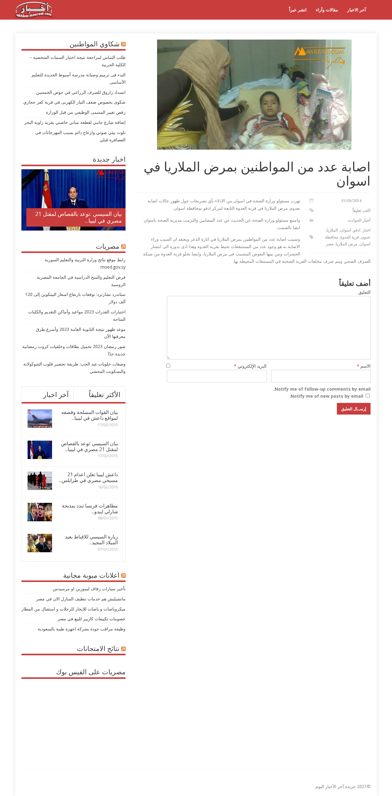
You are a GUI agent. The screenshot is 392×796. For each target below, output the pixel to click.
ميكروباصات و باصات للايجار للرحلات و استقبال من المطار (73, 609)
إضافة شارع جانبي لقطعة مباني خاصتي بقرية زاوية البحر (75, 122)
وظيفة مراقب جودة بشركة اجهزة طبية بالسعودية (82, 629)
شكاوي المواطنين (94, 43)
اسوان (345, 230)
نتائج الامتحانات (98, 648)
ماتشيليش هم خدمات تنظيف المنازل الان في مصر (81, 599)
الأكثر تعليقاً (104, 394)
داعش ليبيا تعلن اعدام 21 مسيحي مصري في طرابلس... (88, 477)
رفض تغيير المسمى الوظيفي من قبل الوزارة (86, 112)
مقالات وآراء (327, 10)
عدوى (366, 237)
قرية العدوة (349, 237)
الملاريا (332, 230)
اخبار (367, 230)
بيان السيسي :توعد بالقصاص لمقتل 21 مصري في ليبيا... (78, 217)
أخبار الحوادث (359, 220)
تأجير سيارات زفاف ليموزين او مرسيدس (89, 588)
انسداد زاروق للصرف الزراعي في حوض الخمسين (81, 92)
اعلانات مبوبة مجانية (91, 575)
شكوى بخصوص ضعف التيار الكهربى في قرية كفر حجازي (74, 102)
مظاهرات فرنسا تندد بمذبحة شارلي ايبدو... (90, 508)
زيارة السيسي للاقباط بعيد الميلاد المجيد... (91, 539)
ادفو (356, 230)
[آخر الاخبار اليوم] (33, 17)
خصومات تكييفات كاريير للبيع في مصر (92, 619)
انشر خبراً (298, 10)
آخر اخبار (56, 394)
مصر (330, 244)
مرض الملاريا (346, 244)
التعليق (364, 292)
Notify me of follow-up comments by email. (322, 389)
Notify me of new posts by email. (326, 396)
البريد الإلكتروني (250, 366)
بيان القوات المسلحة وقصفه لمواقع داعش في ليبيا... (89, 415)
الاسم (364, 366)
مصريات (107, 246)
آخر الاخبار (356, 10)
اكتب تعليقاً (361, 210)
